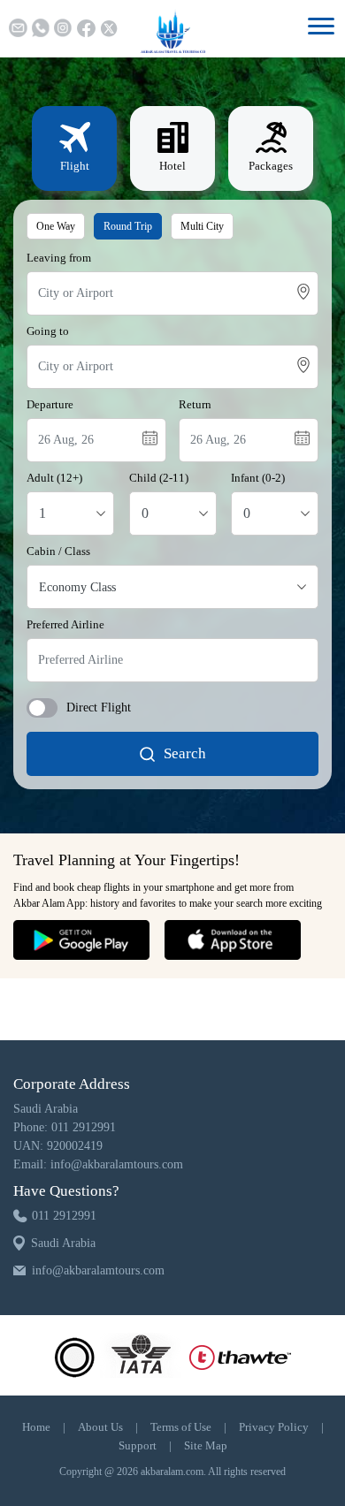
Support (138, 1445)
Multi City (202, 226)
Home (36, 1427)
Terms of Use (180, 1427)
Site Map (205, 1445)
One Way (55, 226)
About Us (100, 1427)
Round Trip (128, 226)
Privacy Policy (274, 1427)
